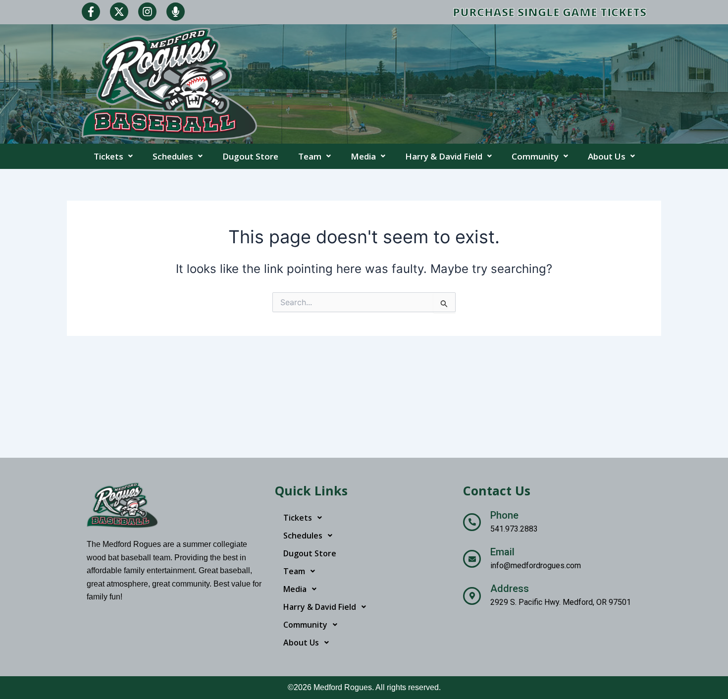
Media (363, 156)
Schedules (173, 156)
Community (535, 156)
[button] (113, 156)
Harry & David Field (443, 156)
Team (309, 156)
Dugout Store (250, 156)
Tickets (108, 156)
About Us (606, 156)
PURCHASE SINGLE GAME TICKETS (549, 12)
